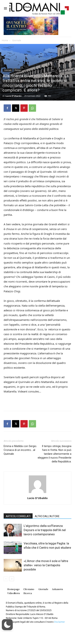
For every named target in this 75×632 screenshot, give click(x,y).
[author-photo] (37, 492)
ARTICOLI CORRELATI (18, 516)
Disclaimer (59, 621)
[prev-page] (6, 579)
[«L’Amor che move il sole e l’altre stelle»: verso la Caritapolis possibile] (13, 565)
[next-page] (11, 579)
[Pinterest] (24, 108)
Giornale (16, 40)
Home (5, 40)
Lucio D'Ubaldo (13, 95)
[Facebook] (7, 108)
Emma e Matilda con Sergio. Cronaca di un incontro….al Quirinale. (20, 449)
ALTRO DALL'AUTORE (47, 516)
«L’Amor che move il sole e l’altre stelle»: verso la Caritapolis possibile (46, 565)
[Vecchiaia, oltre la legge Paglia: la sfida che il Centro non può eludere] (13, 547)
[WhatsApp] (32, 108)
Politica (18, 70)
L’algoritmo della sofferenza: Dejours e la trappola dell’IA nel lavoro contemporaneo (45, 530)
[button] (7, 624)
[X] (15, 108)
